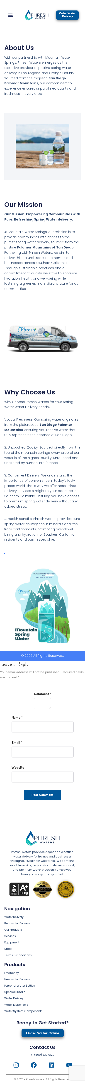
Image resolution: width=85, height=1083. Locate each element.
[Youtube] (69, 1065)
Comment (42, 694)
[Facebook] (34, 1065)
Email (17, 742)
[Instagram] (16, 1065)
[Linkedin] (51, 1065)
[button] (10, 15)
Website (18, 767)
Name (17, 717)
